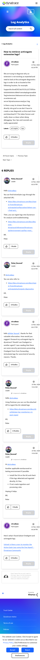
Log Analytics (7, 44)
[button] (12, 650)
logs (22, 128)
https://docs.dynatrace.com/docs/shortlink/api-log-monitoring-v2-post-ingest (23, 412)
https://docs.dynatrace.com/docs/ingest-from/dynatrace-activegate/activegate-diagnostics (22, 286)
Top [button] (3, 593)
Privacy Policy (8, 643)
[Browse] (8, 11)
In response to (19, 393)
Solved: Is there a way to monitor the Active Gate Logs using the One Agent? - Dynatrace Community (19, 547)
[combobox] (20, 28)
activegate (14, 128)
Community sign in (30, 11)
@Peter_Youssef (13, 333)
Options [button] (37, 44)
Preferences (20, 656)
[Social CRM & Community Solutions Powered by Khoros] (33, 594)
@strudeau (12, 191)
